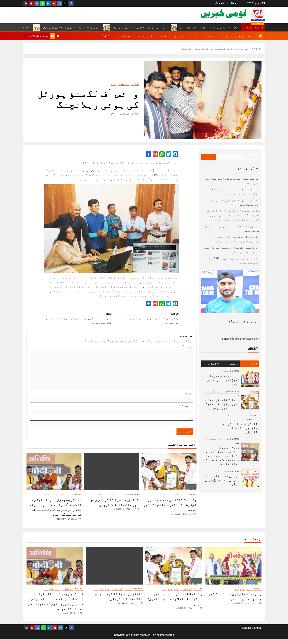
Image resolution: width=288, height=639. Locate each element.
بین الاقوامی (125, 36)
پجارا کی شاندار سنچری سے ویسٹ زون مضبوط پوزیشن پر (150, 318)
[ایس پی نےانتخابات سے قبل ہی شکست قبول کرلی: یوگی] (250, 478)
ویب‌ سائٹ (187, 417)
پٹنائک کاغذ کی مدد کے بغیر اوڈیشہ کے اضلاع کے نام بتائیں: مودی (240, 27)
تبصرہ (188, 346)
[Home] (260, 36)
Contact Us (221, 3)
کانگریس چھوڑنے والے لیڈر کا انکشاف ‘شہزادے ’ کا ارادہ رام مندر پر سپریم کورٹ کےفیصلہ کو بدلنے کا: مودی (233, 215)
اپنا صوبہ (210, 36)
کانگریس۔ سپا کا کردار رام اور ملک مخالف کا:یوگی (239, 428)
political (192, 494)
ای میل (187, 405)
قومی (225, 36)
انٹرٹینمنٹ (145, 36)
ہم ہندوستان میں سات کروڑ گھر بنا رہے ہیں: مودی (164, 27)
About (234, 3)
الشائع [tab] (212, 363)
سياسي (171, 494)
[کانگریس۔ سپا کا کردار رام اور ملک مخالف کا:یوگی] (111, 471)
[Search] (58, 36)
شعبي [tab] (232, 363)
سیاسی (194, 36)
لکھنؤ (163, 36)
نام (189, 393)
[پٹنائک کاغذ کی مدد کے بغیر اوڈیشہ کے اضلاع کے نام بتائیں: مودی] (169, 471)
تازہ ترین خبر (244, 36)
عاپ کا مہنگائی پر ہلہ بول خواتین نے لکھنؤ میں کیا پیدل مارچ (79, 318)
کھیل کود (178, 36)
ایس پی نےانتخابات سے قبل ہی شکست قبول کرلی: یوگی (96, 27)
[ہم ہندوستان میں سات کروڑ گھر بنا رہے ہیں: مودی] (250, 378)
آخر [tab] (253, 363)
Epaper (106, 36)
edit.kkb (125, 114)
